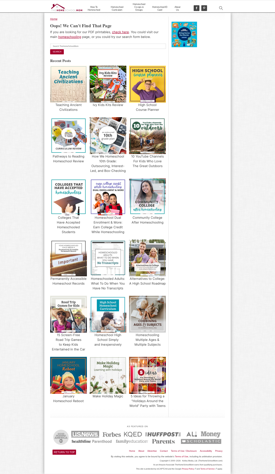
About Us (177, 8)
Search (57, 52)
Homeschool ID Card (159, 8)
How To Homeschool (94, 8)
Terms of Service (207, 469)
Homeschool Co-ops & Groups (139, 7)
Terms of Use (181, 456)
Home (53, 19)
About (141, 451)
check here (120, 32)
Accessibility (206, 451)
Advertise (152, 451)
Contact (164, 451)
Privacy (218, 451)
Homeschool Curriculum (117, 8)
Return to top (64, 452)
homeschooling (69, 37)
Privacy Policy (188, 469)
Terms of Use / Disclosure (184, 451)
